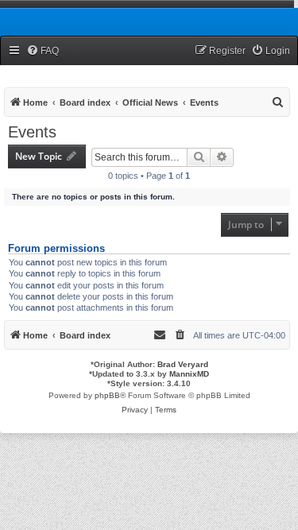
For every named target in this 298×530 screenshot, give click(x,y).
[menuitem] (42, 51)
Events (32, 132)
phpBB (107, 395)
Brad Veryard (182, 364)
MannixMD (189, 373)
